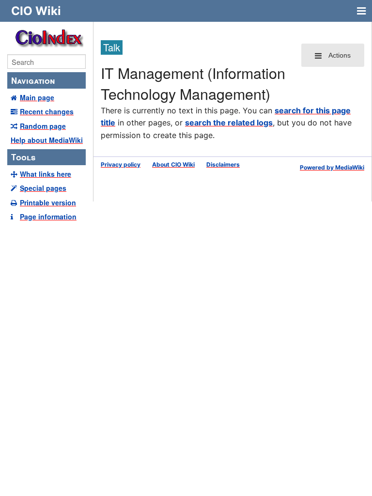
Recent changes (47, 111)
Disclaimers (223, 164)
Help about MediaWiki (47, 140)
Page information (48, 216)
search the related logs (229, 122)
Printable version (48, 202)
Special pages (43, 188)
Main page (37, 97)
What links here (45, 174)
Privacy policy (120, 164)
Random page (43, 126)
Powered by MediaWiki (332, 167)
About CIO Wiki (173, 164)
